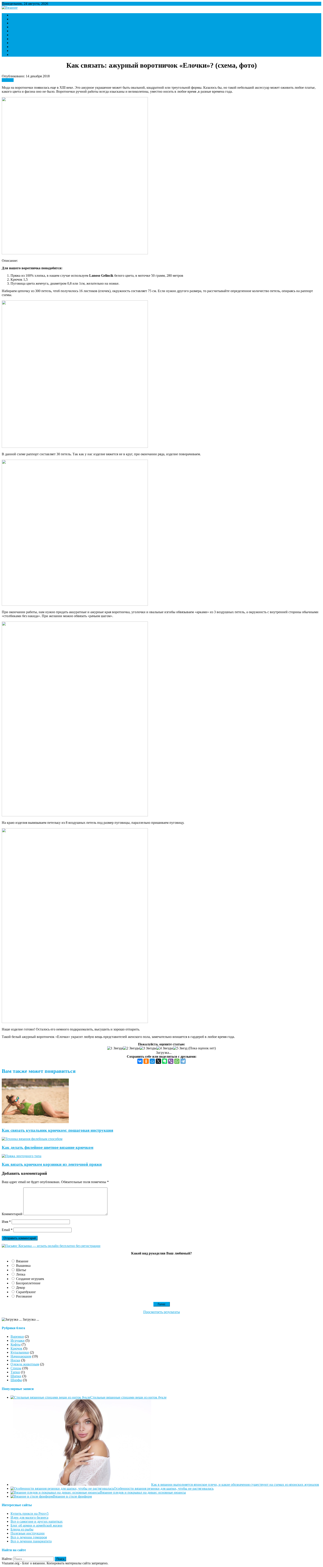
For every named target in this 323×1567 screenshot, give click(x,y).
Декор (20, 1287)
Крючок (16, 27)
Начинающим (21, 31)
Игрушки (18, 19)
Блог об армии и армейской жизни (36, 1525)
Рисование (24, 1296)
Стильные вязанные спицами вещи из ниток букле (128, 1397)
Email (7, 1230)
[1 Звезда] (115, 1048)
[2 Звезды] (131, 1048)
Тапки (15, 43)
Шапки (16, 47)
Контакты (18, 54)
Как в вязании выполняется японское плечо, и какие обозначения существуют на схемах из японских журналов (235, 1484)
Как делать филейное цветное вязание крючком (47, 1147)
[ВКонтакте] (140, 1061)
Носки (15, 35)
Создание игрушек (30, 1279)
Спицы (16, 39)
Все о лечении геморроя (29, 1537)
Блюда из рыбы (22, 1529)
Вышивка (23, 1265)
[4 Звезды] (164, 1048)
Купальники (20, 1352)
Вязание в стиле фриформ (72, 1496)
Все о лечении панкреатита (31, 1541)
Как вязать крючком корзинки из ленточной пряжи (52, 1164)
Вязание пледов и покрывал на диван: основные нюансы (143, 1492)
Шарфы (16, 50)
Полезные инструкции (28, 1533)
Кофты (16, 23)
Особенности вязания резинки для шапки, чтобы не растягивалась (164, 1488)
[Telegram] (183, 1061)
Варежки (17, 15)
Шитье (21, 1270)
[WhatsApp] (177, 1061)
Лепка (20, 1274)
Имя (6, 1222)
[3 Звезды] (148, 1048)
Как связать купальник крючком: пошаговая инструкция (57, 1130)
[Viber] (170, 1061)
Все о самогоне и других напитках (37, 1521)
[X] (158, 1061)
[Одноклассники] (146, 1061)
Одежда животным (25, 1364)
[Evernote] (164, 1061)
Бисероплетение (28, 1283)
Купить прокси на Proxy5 (30, 1513)
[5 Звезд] (180, 1048)
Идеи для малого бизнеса (29, 1517)
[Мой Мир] (152, 1061)
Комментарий (12, 1214)
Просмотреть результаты (161, 1312)
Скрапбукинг (26, 1292)
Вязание (22, 1261)
